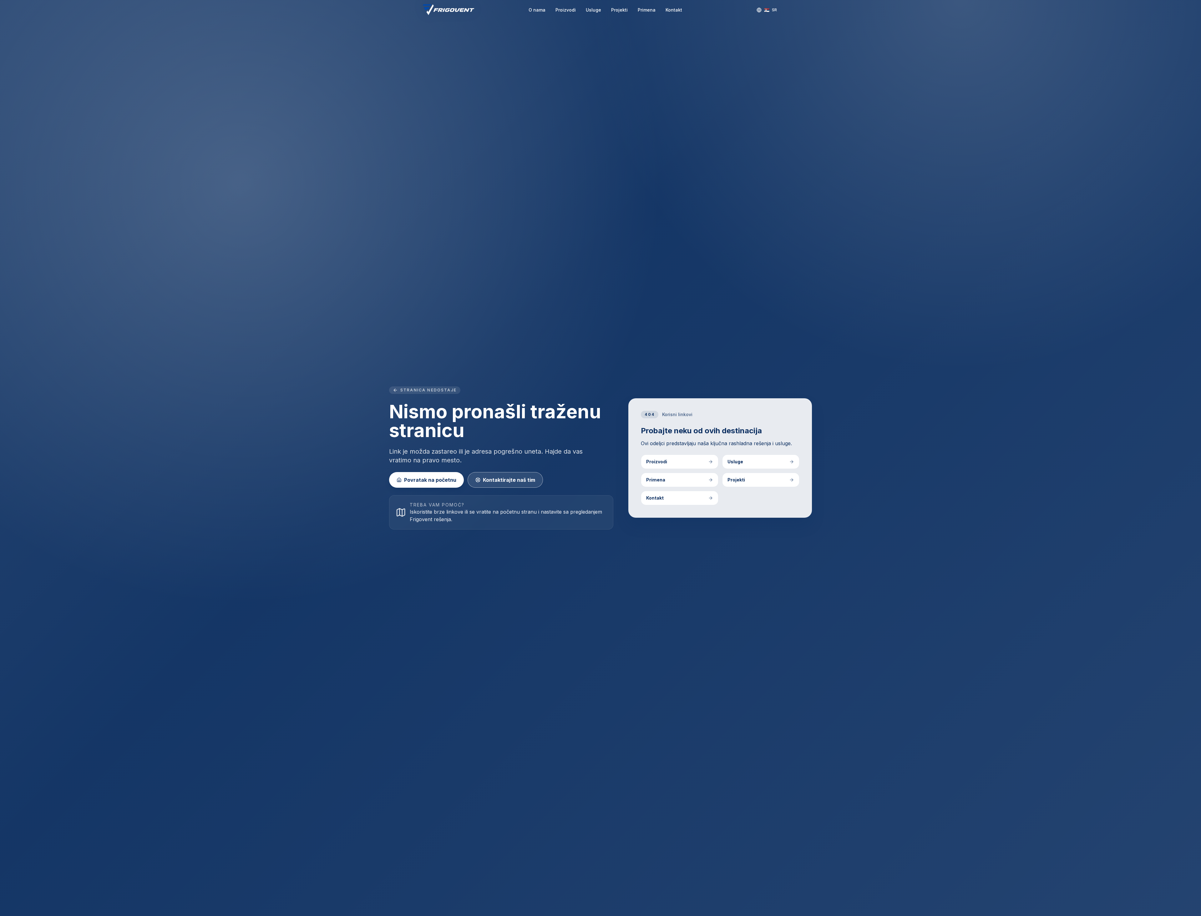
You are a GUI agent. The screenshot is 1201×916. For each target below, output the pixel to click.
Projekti (619, 10)
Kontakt (674, 10)
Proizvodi (565, 10)
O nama (537, 10)
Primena (647, 10)
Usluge (593, 10)
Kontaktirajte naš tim (509, 480)
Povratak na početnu (430, 480)
